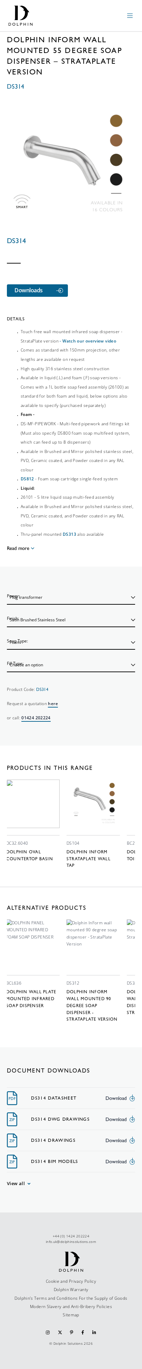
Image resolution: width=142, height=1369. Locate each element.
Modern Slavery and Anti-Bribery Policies (71, 1306)
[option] (33, 821)
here (53, 703)
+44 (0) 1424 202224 (71, 1236)
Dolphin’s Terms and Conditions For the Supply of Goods (70, 1298)
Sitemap (71, 1315)
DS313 (69, 534)
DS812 (27, 479)
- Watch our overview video (88, 341)
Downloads (28, 290)
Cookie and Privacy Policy (71, 1281)
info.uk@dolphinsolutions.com (71, 1241)
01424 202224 (35, 718)
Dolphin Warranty (71, 1289)
